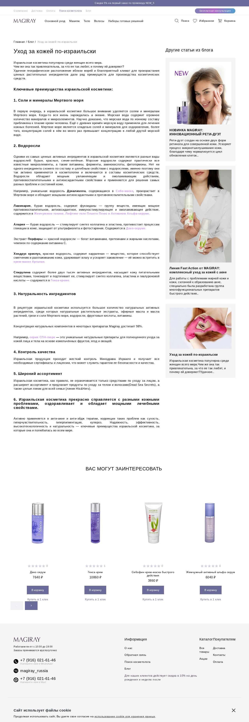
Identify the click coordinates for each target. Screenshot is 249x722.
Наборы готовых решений (126, 21)
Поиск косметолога (70, 11)
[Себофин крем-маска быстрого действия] (153, 521)
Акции (203, 658)
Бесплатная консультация (215, 11)
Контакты (219, 654)
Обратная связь (135, 654)
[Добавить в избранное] (58, 489)
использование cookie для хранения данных (125, 716)
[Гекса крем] (95, 521)
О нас (128, 648)
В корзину (38, 590)
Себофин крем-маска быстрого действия (153, 574)
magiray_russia (34, 671)
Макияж (74, 21)
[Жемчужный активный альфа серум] (210, 521)
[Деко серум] (38, 521)
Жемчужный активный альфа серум (210, 572)
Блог (88, 11)
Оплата (50, 11)
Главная (20, 41)
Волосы (99, 21)
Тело (87, 21)
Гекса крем (95, 572)
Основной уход (55, 21)
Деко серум (38, 572)
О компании (21, 11)
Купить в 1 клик (37, 599)
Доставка (37, 11)
